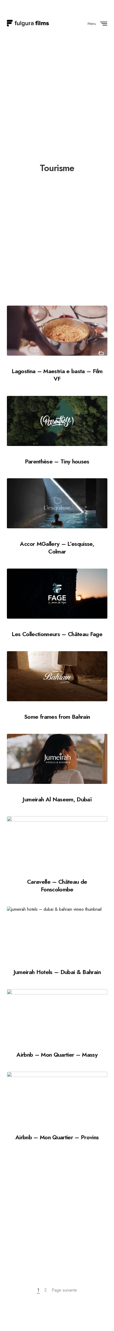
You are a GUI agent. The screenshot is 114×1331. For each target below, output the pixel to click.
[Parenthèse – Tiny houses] (57, 421)
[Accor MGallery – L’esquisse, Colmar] (57, 503)
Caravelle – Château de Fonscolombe (57, 885)
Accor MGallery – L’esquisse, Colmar (57, 547)
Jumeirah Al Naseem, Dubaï (57, 799)
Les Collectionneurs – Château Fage (57, 634)
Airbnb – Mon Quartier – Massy (57, 1054)
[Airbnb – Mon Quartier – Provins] (57, 1097)
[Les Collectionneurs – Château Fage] (57, 594)
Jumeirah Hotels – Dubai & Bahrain (56, 972)
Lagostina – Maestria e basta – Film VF (57, 374)
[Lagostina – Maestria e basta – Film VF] (57, 331)
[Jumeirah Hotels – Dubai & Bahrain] (57, 931)
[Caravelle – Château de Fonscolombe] (57, 841)
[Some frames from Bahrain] (57, 676)
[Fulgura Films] (28, 23)
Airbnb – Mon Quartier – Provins (57, 1137)
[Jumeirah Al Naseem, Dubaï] (57, 759)
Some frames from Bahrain (57, 717)
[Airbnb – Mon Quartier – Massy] (57, 1014)
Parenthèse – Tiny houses (57, 461)
